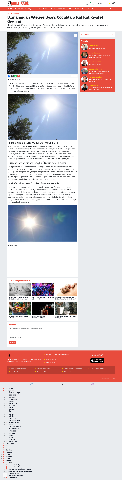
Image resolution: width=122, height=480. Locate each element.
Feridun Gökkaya (95, 69)
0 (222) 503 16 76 (51, 359)
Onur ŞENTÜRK (94, 46)
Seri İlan (9, 450)
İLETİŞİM (28, 378)
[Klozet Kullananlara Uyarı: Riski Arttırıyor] (66, 308)
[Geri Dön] (4, 475)
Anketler (9, 456)
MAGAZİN (12, 431)
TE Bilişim (112, 378)
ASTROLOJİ (12, 403)
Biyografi (9, 454)
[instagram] (92, 384)
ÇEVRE (11, 410)
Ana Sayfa (9, 388)
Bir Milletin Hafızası (95, 64)
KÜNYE (34, 378)
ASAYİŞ (10, 9)
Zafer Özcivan (94, 53)
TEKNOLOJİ (12, 399)
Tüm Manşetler (15, 372)
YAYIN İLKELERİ (60, 378)
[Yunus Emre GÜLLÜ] (84, 79)
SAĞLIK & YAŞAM (45, 9)
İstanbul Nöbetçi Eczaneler (18, 368)
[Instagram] (98, 355)
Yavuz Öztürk (94, 85)
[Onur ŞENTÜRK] (84, 47)
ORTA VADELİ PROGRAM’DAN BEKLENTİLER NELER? (99, 72)
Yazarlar (9, 448)
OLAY (10, 435)
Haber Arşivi (67, 372)
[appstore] (97, 360)
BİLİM (10, 407)
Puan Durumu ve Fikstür (96, 368)
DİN (9, 412)
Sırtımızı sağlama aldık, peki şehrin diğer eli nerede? (100, 88)
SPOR (55, 9)
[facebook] (31, 384)
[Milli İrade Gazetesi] (18, 3)
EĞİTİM (68, 9)
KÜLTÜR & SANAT (78, 9)
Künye (8, 458)
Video (8, 446)
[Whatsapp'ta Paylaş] (15, 76)
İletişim (8, 460)
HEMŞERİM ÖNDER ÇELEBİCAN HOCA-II (100, 80)
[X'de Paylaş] (12, 76)
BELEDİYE (12, 405)
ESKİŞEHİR (12, 418)
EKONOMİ (12, 395)
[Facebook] (92, 355)
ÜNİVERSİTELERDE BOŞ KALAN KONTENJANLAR (100, 56)
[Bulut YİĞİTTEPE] (84, 63)
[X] (95, 355)
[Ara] (111, 9)
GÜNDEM (61, 9)
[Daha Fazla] (18, 76)
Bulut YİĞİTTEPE (95, 62)
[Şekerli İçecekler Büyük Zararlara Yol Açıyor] (43, 308)
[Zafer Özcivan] (84, 55)
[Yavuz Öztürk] (84, 87)
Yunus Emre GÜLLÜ (95, 77)
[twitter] (62, 384)
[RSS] (102, 355)
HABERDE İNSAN (20, 9)
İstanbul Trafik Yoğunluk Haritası (73, 368)
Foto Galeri (10, 443)
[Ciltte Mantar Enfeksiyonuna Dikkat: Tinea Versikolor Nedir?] (66, 289)
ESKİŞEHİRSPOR (32, 9)
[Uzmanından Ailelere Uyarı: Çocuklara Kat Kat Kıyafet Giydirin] (42, 53)
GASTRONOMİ (13, 422)
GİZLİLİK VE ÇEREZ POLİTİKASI (16, 378)
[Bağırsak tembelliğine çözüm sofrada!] (20, 308)
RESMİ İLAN (90, 9)
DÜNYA (11, 414)
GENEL (11, 424)
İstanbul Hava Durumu (44, 368)
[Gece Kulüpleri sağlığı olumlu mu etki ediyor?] (43, 289)
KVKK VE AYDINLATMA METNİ (46, 378)
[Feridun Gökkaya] (84, 71)
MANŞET (11, 433)
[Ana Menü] (113, 9)
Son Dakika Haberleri (43, 372)
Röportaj (9, 452)
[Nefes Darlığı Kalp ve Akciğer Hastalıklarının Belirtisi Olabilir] (20, 289)
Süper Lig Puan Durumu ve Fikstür (20, 471)
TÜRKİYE (11, 439)
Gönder (12, 342)
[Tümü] (112, 34)
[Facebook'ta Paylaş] (9, 76)
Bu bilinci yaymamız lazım (97, 48)
